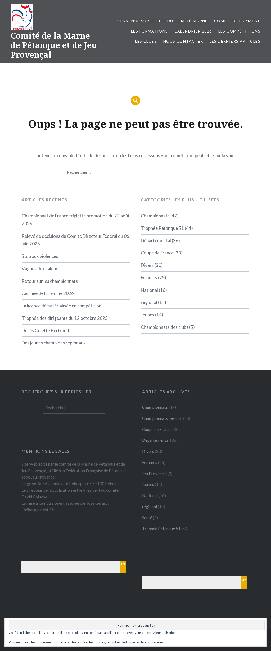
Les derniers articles (235, 41)
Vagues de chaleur (40, 268)
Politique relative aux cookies (143, 642)
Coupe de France (157, 253)
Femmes (149, 277)
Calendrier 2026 (193, 31)
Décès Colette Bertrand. (46, 330)
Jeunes (147, 314)
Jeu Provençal (154, 473)
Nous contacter (183, 41)
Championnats (155, 215)
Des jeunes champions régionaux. (54, 342)
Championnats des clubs (164, 327)
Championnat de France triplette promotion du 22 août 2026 (76, 219)
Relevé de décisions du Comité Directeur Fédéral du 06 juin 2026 (75, 240)
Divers (147, 265)
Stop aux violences (40, 256)
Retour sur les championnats (50, 281)
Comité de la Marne (237, 21)
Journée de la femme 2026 (48, 293)
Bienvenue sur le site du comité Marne (162, 21)
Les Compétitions (239, 31)
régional (149, 302)
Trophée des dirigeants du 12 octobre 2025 (65, 318)
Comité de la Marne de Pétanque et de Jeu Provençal (54, 45)
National (149, 290)
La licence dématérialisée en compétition (61, 305)
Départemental (156, 240)
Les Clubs (146, 41)
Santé (147, 517)
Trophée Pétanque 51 (162, 228)
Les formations (149, 31)
